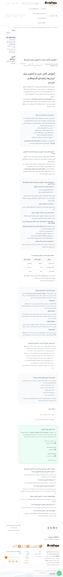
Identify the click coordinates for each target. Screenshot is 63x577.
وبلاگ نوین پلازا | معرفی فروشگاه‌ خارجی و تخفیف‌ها (41, 27)
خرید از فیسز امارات (11, 49)
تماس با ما (8, 3)
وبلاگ (17, 3)
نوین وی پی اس (42, 573)
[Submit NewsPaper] (6, 557)
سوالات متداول (38, 554)
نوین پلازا (55, 27)
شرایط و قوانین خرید (41, 18)
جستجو (13, 30)
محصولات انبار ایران (41, 23)
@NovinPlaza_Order (51, 447)
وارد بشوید (46, 539)
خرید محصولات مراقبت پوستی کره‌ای (10, 40)
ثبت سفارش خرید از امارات (50, 441)
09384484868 (52, 460)
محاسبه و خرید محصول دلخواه (39, 13)
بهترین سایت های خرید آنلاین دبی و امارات (44, 278)
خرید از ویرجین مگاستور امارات (12, 51)
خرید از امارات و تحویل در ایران (47, 415)
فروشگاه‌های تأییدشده (33, 9)
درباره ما (13, 3)
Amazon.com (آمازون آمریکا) (45, 192)
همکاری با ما (38, 556)
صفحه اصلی (43, 9)
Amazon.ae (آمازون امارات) (46, 190)
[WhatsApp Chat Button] (59, 573)
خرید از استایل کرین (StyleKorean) (10, 43)
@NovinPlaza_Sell (52, 454)
